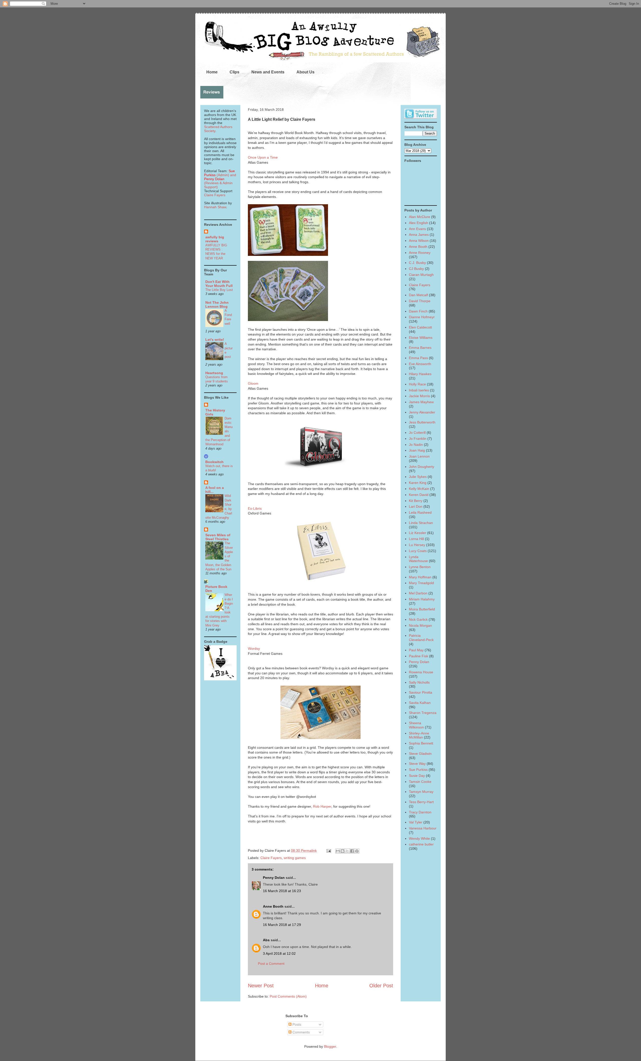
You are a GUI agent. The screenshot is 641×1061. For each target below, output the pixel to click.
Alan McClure (419, 217)
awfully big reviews (214, 239)
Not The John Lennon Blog (217, 304)
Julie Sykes (418, 477)
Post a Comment (271, 964)
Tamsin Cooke (420, 782)
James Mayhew (421, 402)
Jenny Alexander (422, 412)
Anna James (419, 235)
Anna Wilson (419, 241)
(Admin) (219, 173)
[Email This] (337, 851)
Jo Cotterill (417, 433)
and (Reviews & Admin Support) (220, 181)
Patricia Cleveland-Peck (421, 637)
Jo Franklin (417, 439)
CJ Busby (416, 269)
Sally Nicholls (419, 682)
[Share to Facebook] (352, 851)
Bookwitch (214, 462)
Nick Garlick (418, 619)
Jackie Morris (419, 396)
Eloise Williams (420, 338)
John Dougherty (421, 467)
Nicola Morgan (420, 625)
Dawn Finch (418, 311)
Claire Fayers (271, 858)
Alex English (418, 223)
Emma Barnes (420, 348)
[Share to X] (347, 851)
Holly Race (417, 384)
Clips (234, 72)
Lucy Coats (418, 551)
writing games (295, 858)
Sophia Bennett (421, 743)
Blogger (330, 1046)
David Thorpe (419, 301)
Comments (300, 1032)
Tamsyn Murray (421, 792)
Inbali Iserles (419, 390)
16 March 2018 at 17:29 (282, 925)
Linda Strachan (421, 523)
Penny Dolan (274, 878)
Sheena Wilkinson (416, 725)
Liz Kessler (417, 533)
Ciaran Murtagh (421, 275)
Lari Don (415, 506)
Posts (296, 1024)
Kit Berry (415, 501)
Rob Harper (322, 806)
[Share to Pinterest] (356, 851)
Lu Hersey (417, 545)
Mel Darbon (418, 593)
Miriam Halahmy (422, 599)
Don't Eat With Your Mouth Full (219, 284)
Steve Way (417, 764)
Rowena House (421, 672)
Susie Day (417, 776)
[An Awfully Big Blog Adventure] (220, 679)
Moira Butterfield (422, 609)
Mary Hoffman (420, 577)
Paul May (416, 650)
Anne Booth (273, 906)
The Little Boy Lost (219, 290)
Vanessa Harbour (422, 828)
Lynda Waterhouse (418, 559)
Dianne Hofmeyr (422, 317)
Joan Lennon (419, 456)
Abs (266, 940)
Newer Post (261, 985)
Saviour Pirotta (420, 692)
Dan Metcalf (418, 295)
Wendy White (419, 838)
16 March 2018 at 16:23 (282, 891)
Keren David (418, 495)
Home (212, 72)
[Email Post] (328, 850)
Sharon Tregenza (422, 713)
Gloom (253, 383)
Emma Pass (418, 358)
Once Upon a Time (263, 157)
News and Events (267, 72)
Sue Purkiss (418, 770)
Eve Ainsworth (420, 364)
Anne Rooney (419, 253)
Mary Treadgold (421, 583)
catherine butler (421, 844)
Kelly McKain (419, 489)
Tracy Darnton (420, 812)
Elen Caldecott (420, 327)
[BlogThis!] (342, 851)
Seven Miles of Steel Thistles (217, 537)
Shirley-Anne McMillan (419, 735)
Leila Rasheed (420, 512)
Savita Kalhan (420, 703)
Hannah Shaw (215, 207)
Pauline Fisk (418, 656)
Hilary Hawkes (420, 374)
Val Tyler (415, 822)
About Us (305, 72)
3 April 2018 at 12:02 (279, 953)
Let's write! (214, 340)
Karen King (417, 483)
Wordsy (254, 649)
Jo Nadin (416, 445)
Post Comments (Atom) (288, 996)
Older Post (381, 985)
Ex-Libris (255, 508)
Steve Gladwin (420, 754)
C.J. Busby (417, 263)
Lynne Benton (420, 567)
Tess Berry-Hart (421, 802)
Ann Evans (417, 229)
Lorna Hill (416, 539)
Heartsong (214, 373)
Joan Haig (417, 450)
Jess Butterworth (422, 422)
